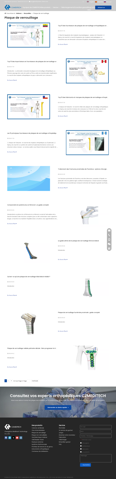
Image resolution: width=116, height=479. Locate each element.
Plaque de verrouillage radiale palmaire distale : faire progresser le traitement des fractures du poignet (44, 348)
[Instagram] (20, 437)
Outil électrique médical (39, 437)
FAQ (60, 444)
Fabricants (84, 449)
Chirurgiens (85, 443)
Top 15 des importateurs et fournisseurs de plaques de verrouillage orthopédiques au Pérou (39, 61)
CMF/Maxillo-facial (38, 440)
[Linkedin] (9, 437)
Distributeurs (85, 446)
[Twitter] (13, 437)
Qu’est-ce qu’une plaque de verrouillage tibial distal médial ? (28, 277)
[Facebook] (6, 437)
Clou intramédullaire (38, 430)
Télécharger (63, 440)
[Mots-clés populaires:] (83, 1)
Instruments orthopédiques (40, 449)
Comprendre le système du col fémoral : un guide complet (28, 205)
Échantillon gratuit (64, 442)
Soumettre (86, 465)
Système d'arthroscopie (39, 444)
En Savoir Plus (62, 44)
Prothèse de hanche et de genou (42, 447)
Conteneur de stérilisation (40, 451)
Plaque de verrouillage (39, 433)
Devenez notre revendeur (67, 435)
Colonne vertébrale (38, 428)
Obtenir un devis (101, 8)
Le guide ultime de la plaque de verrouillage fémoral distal (78, 241)
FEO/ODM (62, 428)
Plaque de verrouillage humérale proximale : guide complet (79, 312)
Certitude (35, 381)
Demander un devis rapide (58, 407)
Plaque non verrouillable (39, 435)
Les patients (85, 452)
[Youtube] (17, 437)
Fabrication (62, 437)
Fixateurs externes (37, 442)
